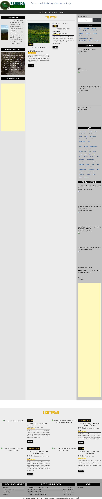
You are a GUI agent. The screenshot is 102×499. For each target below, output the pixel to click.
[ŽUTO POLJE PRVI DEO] (89, 117)
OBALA (80, 68)
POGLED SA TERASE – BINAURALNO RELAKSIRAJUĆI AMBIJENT (89, 424)
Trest (91, 38)
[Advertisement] (13, 107)
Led (92, 138)
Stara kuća (81, 164)
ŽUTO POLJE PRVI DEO (63, 29)
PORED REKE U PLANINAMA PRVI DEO (89, 248)
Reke (98, 156)
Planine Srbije (34, 457)
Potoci (94, 151)
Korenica (88, 33)
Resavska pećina (82, 161)
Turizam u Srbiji (88, 166)
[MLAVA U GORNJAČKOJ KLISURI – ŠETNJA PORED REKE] (89, 218)
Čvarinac (88, 174)
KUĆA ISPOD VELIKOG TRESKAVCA (38, 487)
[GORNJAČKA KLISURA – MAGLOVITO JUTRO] (89, 197)
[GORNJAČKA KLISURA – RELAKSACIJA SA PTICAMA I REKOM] (89, 238)
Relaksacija (81, 159)
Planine (41, 427)
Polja (42, 51)
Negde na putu (92, 143)
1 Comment (69, 487)
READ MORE (31, 65)
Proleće (94, 154)
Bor (80, 28)
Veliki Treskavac (82, 169)
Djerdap (31, 44)
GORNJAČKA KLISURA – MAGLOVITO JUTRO (89, 186)
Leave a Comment (32, 53)
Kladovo (81, 33)
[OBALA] (89, 77)
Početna (40, 12)
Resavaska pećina (90, 159)
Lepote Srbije (37, 51)
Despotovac (86, 28)
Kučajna (95, 33)
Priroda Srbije (87, 154)
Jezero (85, 136)
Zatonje (90, 40)
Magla (89, 141)
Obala (80, 146)
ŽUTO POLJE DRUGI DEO (39, 47)
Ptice (80, 156)
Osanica (87, 35)
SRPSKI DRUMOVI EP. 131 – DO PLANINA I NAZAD (39, 452)
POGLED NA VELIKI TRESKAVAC (87, 49)
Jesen (80, 136)
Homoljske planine (95, 30)
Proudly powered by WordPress (32, 498)
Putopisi (86, 156)
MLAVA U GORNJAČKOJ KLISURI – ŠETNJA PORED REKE (89, 207)
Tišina (93, 164)
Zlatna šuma (81, 174)
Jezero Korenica (93, 136)
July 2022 (80, 280)
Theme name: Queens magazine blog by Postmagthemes (61, 498)
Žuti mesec (86, 177)
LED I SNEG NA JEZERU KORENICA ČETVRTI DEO (89, 88)
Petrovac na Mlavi (83, 38)
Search (97, 20)
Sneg (90, 161)
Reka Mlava (92, 156)
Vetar (98, 169)
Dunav (95, 131)
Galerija (54, 12)
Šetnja (94, 174)
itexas (34, 50)
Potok (80, 154)
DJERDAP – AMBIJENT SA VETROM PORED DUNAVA (89, 452)
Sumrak (87, 164)
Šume (80, 177)
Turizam (80, 166)
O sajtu (47, 12)
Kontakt (62, 12)
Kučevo (81, 35)
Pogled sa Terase (82, 151)
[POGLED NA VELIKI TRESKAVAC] (89, 59)
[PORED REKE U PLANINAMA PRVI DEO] (89, 257)
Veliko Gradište (82, 40)
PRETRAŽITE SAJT (83, 16)
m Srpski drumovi (82, 143)
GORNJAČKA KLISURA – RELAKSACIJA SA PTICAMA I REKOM (89, 228)
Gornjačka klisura (83, 30)
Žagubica (97, 40)
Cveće (33, 51)
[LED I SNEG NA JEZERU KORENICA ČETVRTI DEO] (89, 98)
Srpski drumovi (96, 161)
